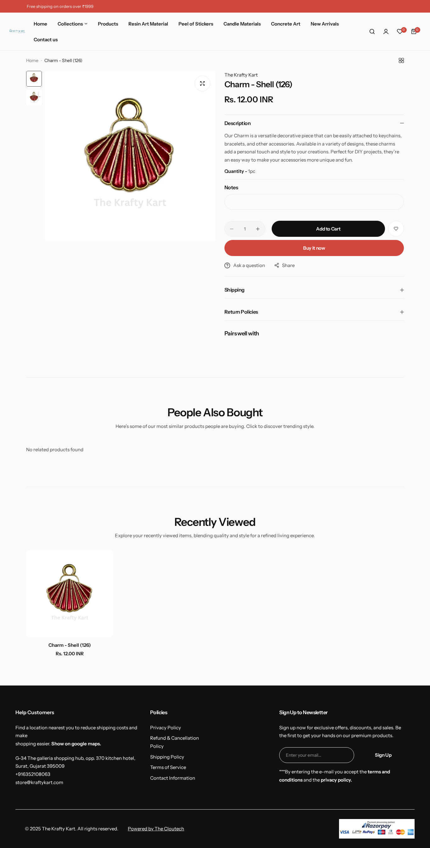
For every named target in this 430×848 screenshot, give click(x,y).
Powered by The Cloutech (156, 829)
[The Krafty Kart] (17, 31)
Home (32, 60)
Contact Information (172, 778)
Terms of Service (168, 767)
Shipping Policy (167, 757)
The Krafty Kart (241, 75)
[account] (386, 31)
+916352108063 (32, 774)
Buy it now (314, 248)
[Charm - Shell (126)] (69, 593)
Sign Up (383, 755)
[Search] (372, 31)
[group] (130, 156)
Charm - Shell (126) (69, 645)
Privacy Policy (165, 728)
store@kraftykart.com (39, 782)
